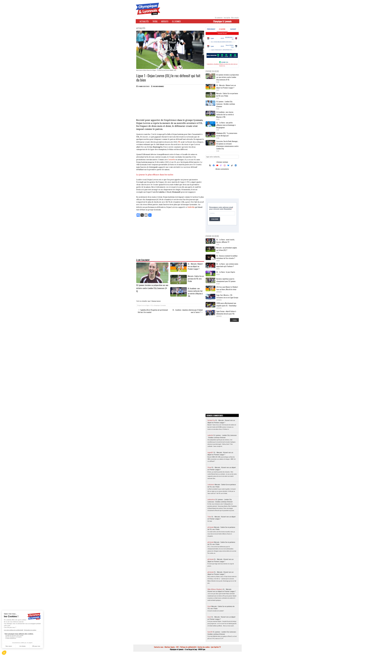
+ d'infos (234, 320)
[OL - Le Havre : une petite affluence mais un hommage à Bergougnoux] (210, 124)
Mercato (164, 21)
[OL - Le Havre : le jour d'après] (210, 274)
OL (179, 142)
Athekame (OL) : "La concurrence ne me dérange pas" (226, 134)
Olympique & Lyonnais (222, 21)
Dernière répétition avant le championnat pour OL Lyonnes (226, 280)
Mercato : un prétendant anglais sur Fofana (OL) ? (226, 248)
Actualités (144, 21)
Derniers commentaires (222, 169)
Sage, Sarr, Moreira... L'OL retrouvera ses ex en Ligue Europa (227, 296)
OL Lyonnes (176, 21)
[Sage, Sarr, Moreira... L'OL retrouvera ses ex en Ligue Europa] (210, 297)
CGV (177, 647)
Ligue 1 (149, 301)
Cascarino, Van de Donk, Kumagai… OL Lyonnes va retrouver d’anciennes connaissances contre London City (227, 145)
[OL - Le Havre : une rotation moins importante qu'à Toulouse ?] (210, 266)
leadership (191, 207)
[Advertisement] (170, 103)
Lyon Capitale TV (216, 647)
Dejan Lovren (141, 305)
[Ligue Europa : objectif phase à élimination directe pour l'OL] (210, 313)
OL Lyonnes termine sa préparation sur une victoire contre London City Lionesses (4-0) (152, 288)
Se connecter (219, 17)
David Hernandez (159, 86)
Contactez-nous (158, 647)
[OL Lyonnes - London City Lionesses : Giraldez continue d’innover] (210, 103)
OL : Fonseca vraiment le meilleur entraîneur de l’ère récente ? (227, 257)
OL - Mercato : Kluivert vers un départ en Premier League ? (195, 266)
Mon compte (235, 17)
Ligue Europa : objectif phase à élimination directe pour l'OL (226, 312)
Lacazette (171, 159)
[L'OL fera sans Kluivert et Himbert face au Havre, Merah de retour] (210, 289)
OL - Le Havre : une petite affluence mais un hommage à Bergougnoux (226, 125)
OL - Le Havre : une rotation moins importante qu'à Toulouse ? (227, 265)
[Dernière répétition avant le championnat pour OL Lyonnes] (210, 281)
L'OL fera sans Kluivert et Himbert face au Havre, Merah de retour (227, 288)
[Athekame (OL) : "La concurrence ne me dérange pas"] (210, 135)
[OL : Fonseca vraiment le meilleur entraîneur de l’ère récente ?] (210, 257)
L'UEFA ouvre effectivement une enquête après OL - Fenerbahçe (226, 304)
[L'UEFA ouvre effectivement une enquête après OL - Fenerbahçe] (210, 305)
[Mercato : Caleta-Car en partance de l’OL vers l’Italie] (178, 283)
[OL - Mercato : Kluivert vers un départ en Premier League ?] (178, 271)
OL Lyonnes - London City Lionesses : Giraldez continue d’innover (225, 104)
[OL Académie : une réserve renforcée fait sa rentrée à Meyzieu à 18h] (178, 296)
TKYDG (154, 21)
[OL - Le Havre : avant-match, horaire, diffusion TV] (210, 241)
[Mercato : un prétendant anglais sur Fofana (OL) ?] (210, 249)
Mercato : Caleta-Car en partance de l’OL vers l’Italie (196, 278)
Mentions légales (170, 647)
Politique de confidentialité (188, 647)
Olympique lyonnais (156, 301)
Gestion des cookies (204, 647)
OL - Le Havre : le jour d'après (225, 272)
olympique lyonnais (159, 305)
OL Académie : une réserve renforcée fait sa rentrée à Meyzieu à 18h (195, 292)
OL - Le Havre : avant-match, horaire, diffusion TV (225, 240)
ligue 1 (148, 305)
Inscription (227, 17)
